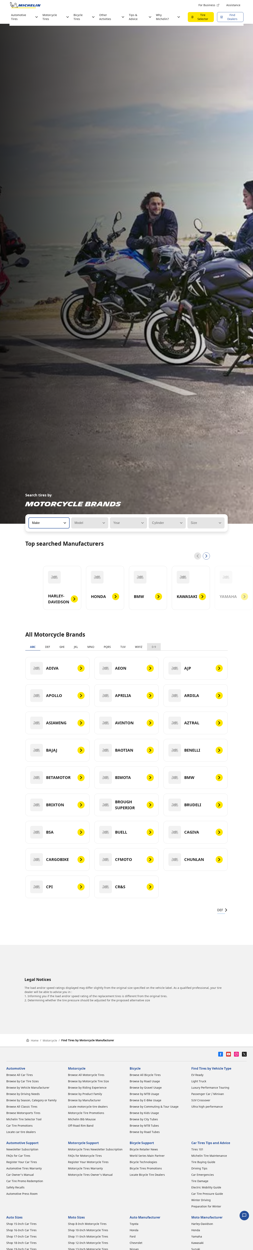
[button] (64, 523)
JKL (76, 647)
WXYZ (138, 647)
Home (35, 1040)
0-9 (154, 647)
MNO (90, 647)
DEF (47, 647)
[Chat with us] (244, 1215)
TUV (123, 647)
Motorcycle (50, 1040)
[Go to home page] (25, 5)
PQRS (107, 647)
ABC (33, 647)
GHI (61, 647)
